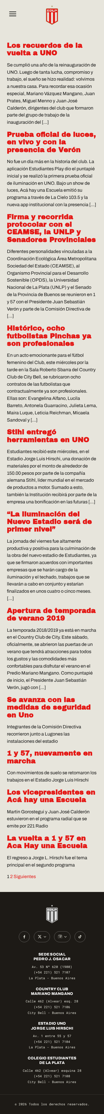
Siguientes (25, 876)
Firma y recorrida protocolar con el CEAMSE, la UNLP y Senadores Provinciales (51, 228)
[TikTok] (80, 936)
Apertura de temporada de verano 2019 (51, 614)
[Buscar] (91, 15)
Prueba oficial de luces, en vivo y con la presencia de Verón (51, 142)
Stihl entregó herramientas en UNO (48, 435)
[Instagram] (62, 936)
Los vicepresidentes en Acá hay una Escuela (51, 795)
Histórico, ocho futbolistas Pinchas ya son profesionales (49, 335)
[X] (42, 936)
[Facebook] (24, 936)
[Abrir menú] (12, 15)
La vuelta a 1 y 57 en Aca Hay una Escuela (47, 841)
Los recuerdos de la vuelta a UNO (44, 49)
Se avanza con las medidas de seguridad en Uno (49, 707)
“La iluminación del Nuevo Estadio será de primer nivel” (49, 521)
